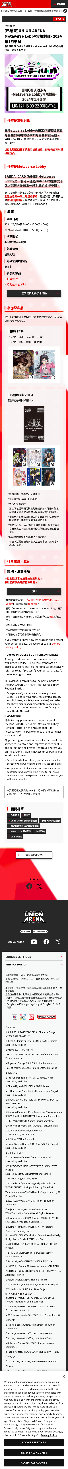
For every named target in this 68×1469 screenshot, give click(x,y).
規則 (34, 591)
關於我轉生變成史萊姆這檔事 (25, 825)
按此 (51, 616)
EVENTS (60, 18)
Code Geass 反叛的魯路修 (24, 820)
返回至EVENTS (34, 855)
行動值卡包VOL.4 (16, 284)
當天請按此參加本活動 (34, 293)
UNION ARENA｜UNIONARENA (7, 4)
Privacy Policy (49, 1435)
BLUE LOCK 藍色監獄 (21, 831)
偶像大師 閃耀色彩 (51, 820)
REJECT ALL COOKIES (34, 1452)
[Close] (64, 1376)
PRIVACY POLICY (16, 964)
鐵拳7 (27, 815)
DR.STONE (16, 836)
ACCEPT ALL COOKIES (34, 1462)
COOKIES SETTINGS (18, 957)
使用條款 (33, 603)
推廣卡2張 (13, 278)
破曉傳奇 (40, 831)
